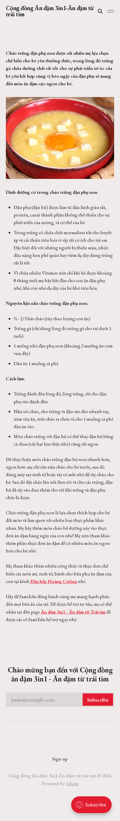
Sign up (60, 758)
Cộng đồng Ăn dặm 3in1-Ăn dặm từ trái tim (50, 11)
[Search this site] (100, 11)
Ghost (72, 783)
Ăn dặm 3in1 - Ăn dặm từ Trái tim (73, 612)
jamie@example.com (60, 699)
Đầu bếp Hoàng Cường (53, 581)
